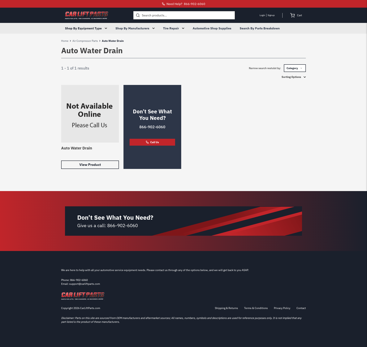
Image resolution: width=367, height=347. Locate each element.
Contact (301, 308)
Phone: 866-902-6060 (74, 280)
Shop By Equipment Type (83, 28)
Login (262, 15)
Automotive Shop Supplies (212, 28)
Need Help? (185, 4)
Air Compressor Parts (85, 41)
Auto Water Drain (76, 148)
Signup (271, 15)
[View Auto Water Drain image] (90, 114)
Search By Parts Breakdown (260, 28)
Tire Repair (171, 28)
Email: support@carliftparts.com (80, 284)
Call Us (154, 142)
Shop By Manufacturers (132, 28)
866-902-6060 (152, 126)
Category (292, 68)
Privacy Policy (282, 308)
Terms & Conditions (256, 308)
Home (64, 41)
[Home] (87, 15)
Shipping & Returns (226, 308)
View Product (90, 164)
